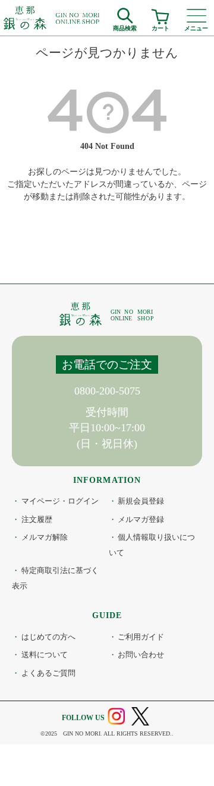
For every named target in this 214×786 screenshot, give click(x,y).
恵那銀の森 (52, 18)
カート (160, 27)
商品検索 (125, 27)
